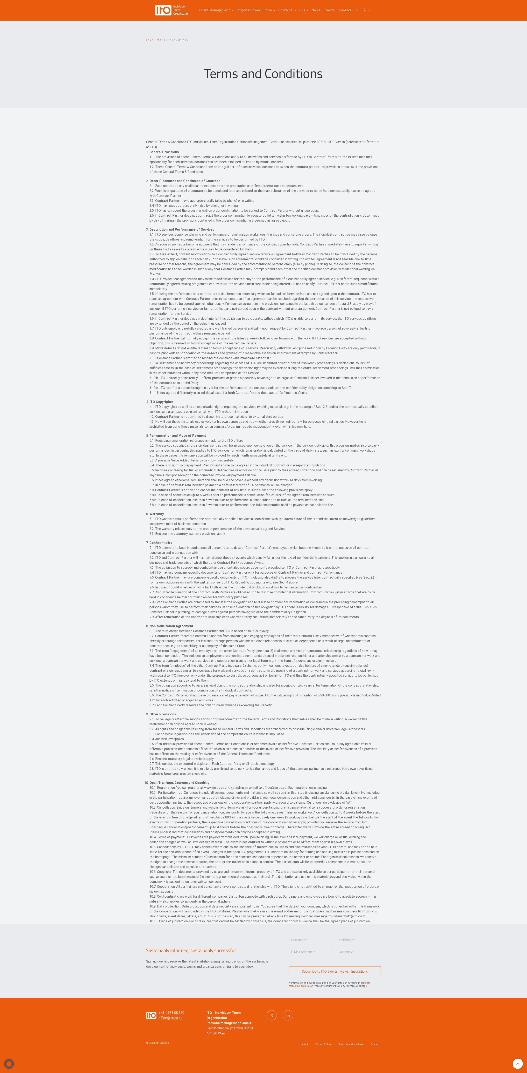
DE (357, 10)
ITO (302, 10)
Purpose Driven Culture (254, 10)
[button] (9, 1064)
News (315, 10)
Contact (345, 10)
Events (329, 10)
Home (150, 40)
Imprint (304, 1044)
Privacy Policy (323, 1044)
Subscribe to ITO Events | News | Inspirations (335, 971)
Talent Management (214, 10)
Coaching (285, 10)
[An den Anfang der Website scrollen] (518, 1064)
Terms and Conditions (351, 1044)
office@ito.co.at (170, 1018)
